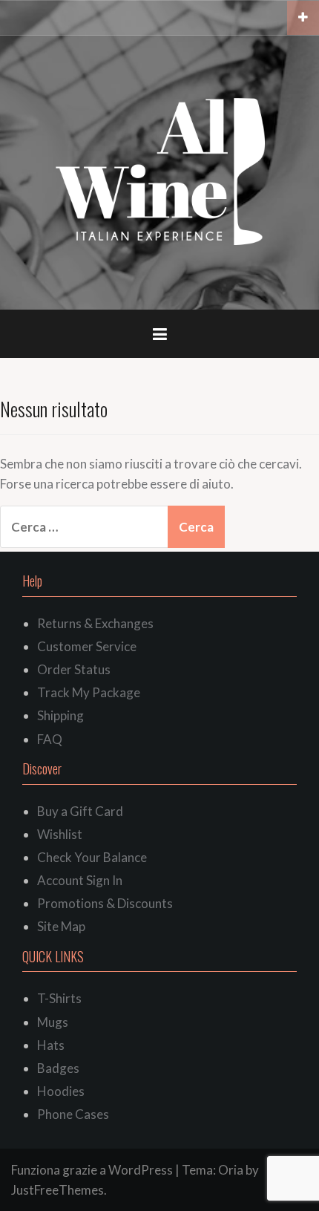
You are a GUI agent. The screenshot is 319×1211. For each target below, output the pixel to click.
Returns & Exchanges (95, 623)
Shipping (60, 715)
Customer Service (87, 646)
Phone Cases (73, 1114)
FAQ (49, 739)
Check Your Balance (92, 857)
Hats (51, 1045)
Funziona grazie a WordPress (92, 1170)
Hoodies (61, 1091)
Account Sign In (79, 880)
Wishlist (59, 834)
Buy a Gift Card (80, 811)
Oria (230, 1170)
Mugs (52, 1022)
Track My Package (88, 692)
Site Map (61, 926)
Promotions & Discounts (105, 903)
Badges (58, 1068)
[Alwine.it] (159, 171)
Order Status (74, 669)
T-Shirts (59, 998)
